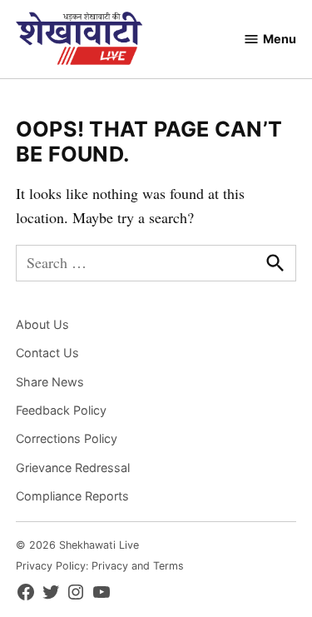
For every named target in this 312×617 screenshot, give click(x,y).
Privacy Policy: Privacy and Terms (100, 566)
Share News (50, 382)
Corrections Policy (66, 438)
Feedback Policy (61, 410)
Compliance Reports (72, 496)
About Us (42, 324)
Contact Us (47, 353)
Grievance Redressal (73, 467)
